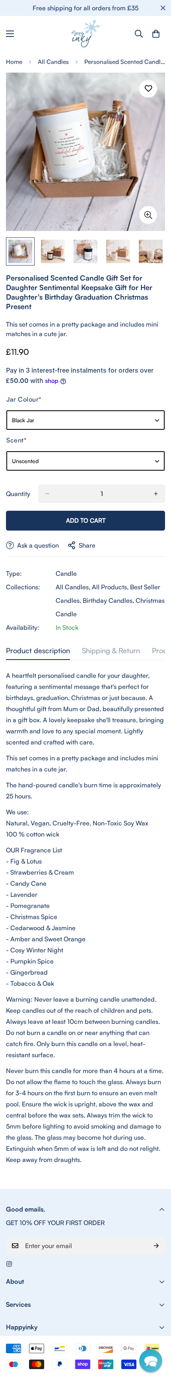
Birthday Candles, (108, 600)
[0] (156, 34)
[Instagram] (9, 1264)
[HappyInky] (85, 34)
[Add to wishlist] (148, 89)
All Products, (110, 587)
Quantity (18, 494)
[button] (150, 1360)
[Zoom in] (148, 215)
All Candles (53, 61)
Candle (66, 573)
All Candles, (73, 587)
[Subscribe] (156, 1245)
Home (14, 61)
